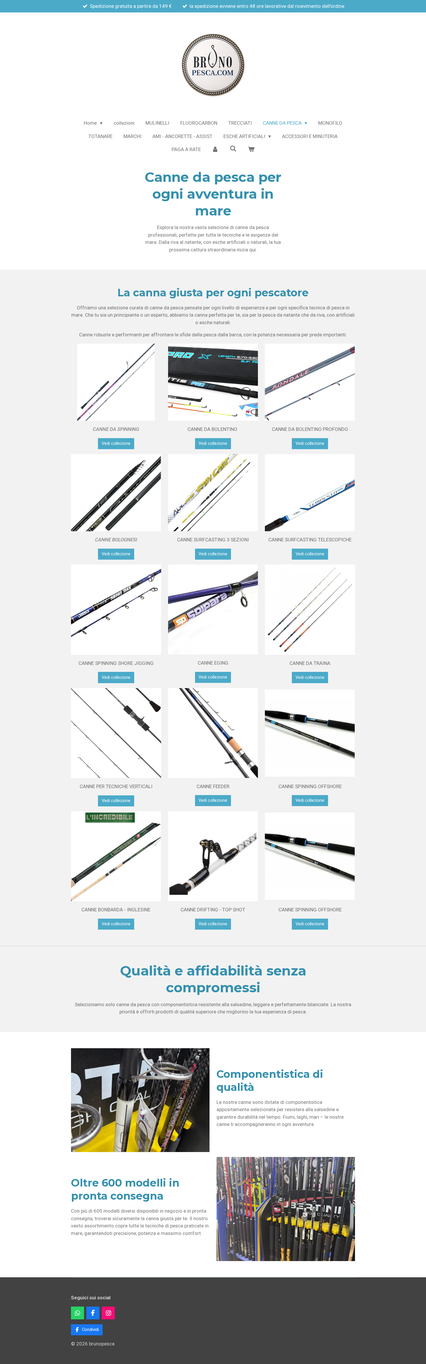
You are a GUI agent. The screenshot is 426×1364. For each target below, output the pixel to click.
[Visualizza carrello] (250, 149)
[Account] (215, 149)
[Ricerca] (233, 148)
